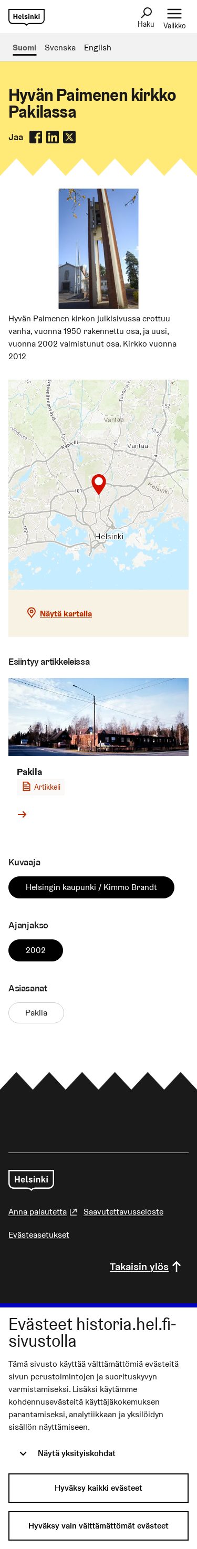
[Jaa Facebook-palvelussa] (35, 137)
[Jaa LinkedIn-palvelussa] (52, 137)
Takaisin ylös (139, 1266)
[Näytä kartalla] (98, 485)
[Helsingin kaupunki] (31, 1180)
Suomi (24, 47)
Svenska (60, 47)
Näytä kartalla (66, 613)
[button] (98, 484)
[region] (98, 485)
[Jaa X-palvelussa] (69, 137)
